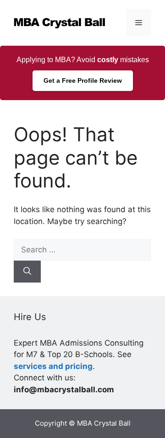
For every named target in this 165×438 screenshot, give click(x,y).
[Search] (27, 272)
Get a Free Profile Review (83, 80)
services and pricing (53, 366)
